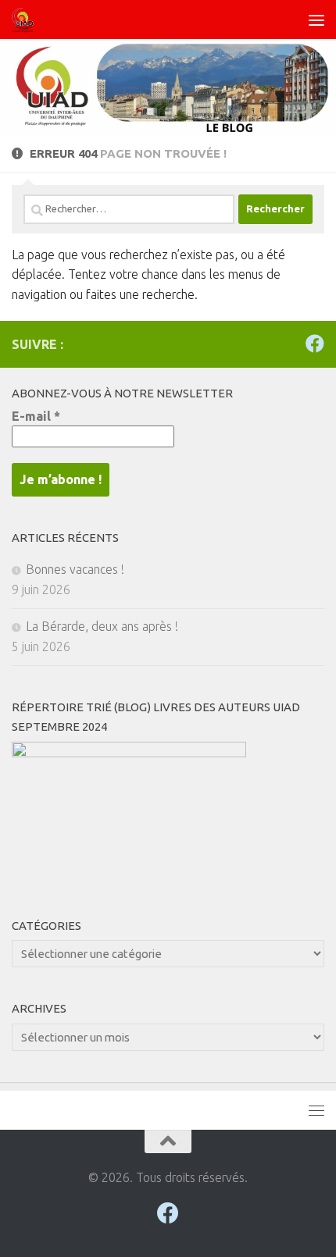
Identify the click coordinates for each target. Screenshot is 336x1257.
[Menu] (316, 19)
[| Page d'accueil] (26, 19)
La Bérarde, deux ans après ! (102, 626)
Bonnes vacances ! (75, 569)
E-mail (36, 416)
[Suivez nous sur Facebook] (315, 343)
